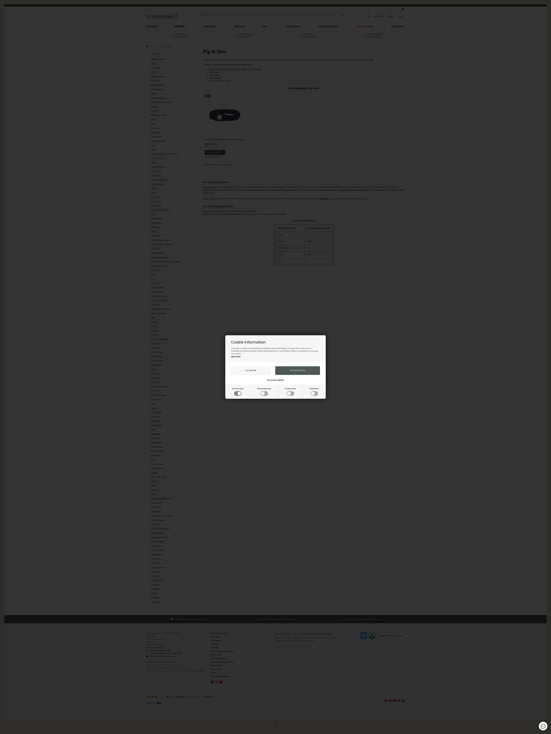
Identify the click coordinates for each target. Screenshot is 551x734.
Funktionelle (290, 388)
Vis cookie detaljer (275, 379)
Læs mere (235, 356)
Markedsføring (264, 388)
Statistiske (314, 388)
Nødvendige (238, 388)
